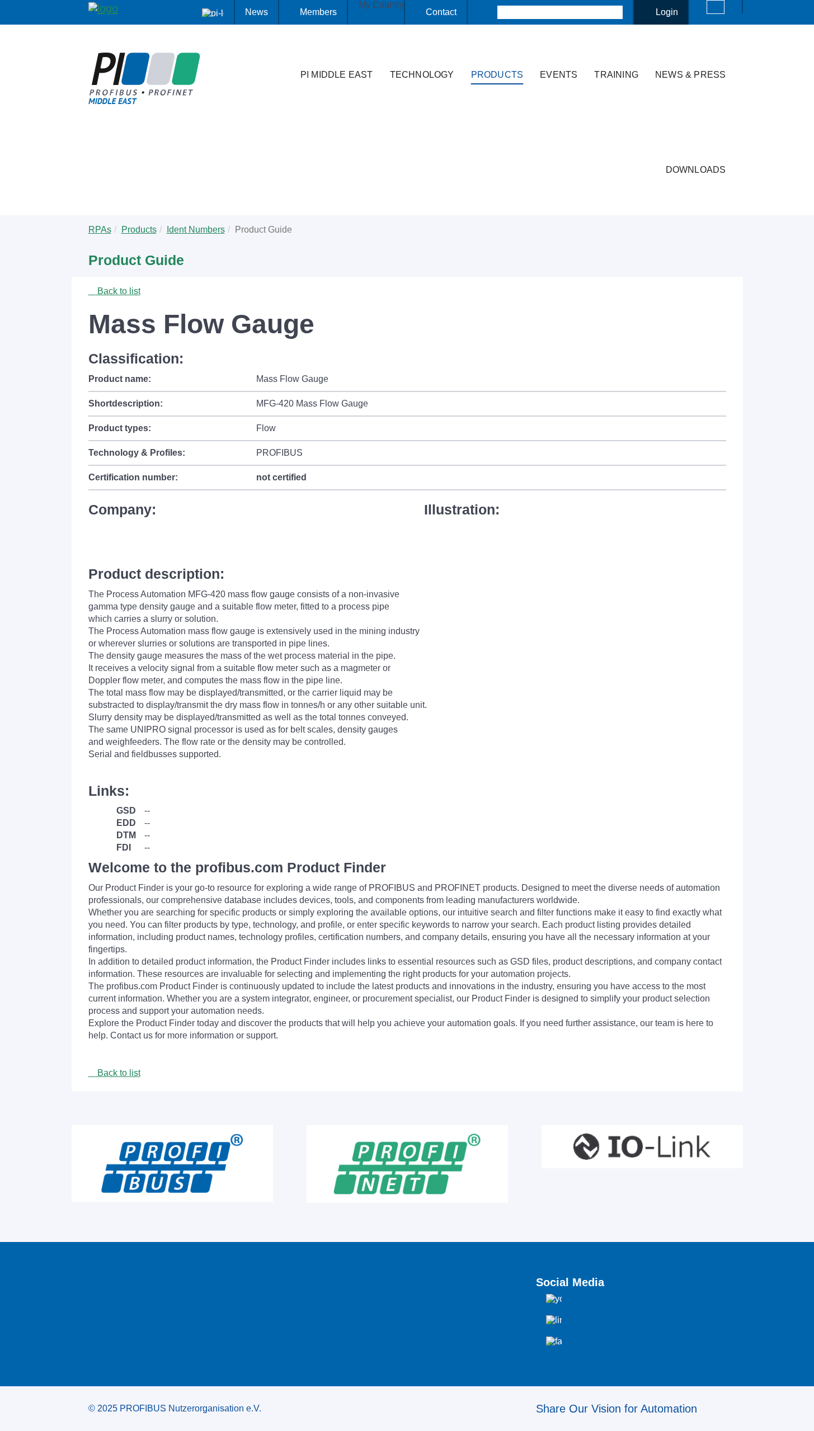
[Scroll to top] (799, 1414)
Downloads (696, 169)
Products (497, 74)
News (256, 12)
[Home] (280, 52)
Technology (422, 74)
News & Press (690, 74)
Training (616, 74)
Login (667, 12)
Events (558, 74)
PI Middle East (336, 74)
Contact (441, 12)
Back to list (117, 291)
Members (318, 12)
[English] (716, 7)
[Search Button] (487, 12)
